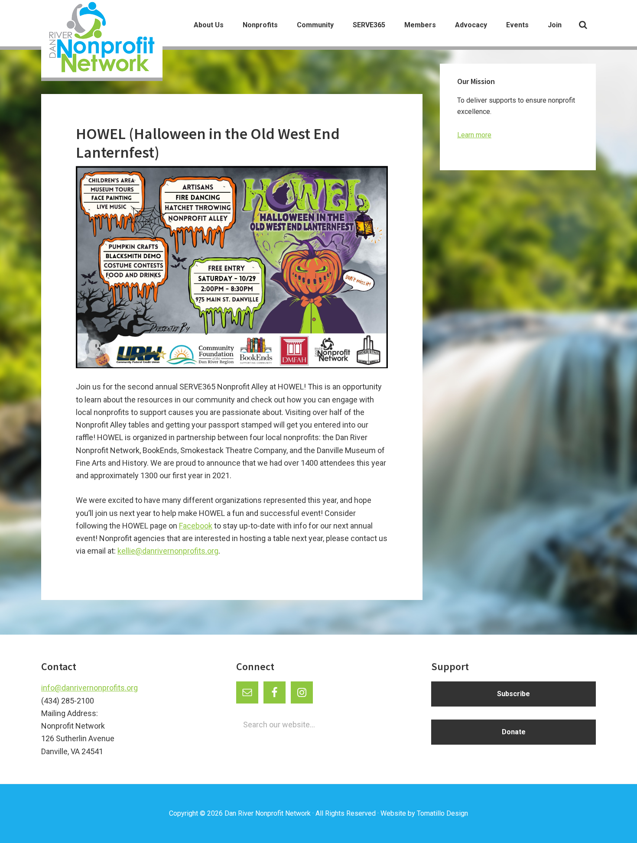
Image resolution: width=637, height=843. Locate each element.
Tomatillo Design (442, 813)
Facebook (195, 525)
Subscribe (513, 694)
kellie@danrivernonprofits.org (167, 550)
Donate (514, 732)
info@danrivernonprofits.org (89, 687)
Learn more (474, 135)
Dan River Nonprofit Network (267, 813)
